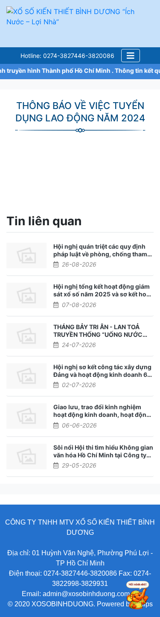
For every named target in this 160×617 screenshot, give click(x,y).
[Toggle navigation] (130, 55)
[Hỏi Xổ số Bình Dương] (134, 596)
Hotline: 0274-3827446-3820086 (67, 55)
